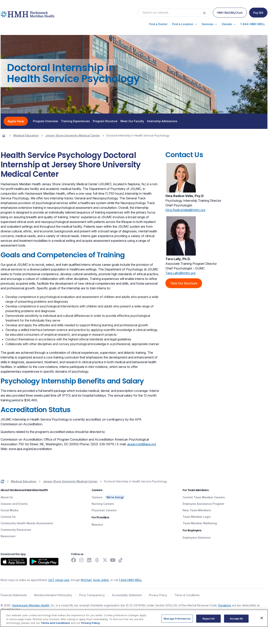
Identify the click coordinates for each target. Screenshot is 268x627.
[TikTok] (120, 560)
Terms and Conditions (55, 622)
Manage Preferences (177, 618)
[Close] (261, 618)
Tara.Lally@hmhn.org (180, 273)
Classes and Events (14, 503)
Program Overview (45, 121)
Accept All (236, 618)
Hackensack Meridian (30, 605)
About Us (7, 497)
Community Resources (16, 529)
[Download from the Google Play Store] (44, 562)
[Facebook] (73, 560)
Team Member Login (197, 516)
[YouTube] (112, 560)
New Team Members (197, 510)
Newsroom (8, 536)
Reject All (208, 618)
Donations (224, 605)
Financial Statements (14, 595)
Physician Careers (104, 510)
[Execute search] (207, 12)
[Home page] (4, 135)
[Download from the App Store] (14, 562)
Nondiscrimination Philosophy (53, 595)
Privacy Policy (158, 595)
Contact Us (8, 516)
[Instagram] (81, 560)
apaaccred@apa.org (141, 444)
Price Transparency (92, 595)
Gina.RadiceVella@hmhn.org (185, 210)
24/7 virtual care (58, 580)
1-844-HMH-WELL (130, 580)
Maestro (97, 524)
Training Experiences (75, 121)
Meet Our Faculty (132, 121)
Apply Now (15, 121)
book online (101, 580)
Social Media (9, 510)
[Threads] (97, 560)
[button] (158, 24)
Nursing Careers (103, 503)
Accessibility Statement (127, 595)
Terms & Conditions (187, 595)
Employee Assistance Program (203, 503)
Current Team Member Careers (204, 497)
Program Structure (105, 121)
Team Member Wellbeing (200, 523)
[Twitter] (105, 560)
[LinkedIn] (89, 560)
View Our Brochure (183, 283)
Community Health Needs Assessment (27, 523)
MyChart (86, 580)
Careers (97, 497)
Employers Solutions (197, 537)
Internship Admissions (162, 121)
